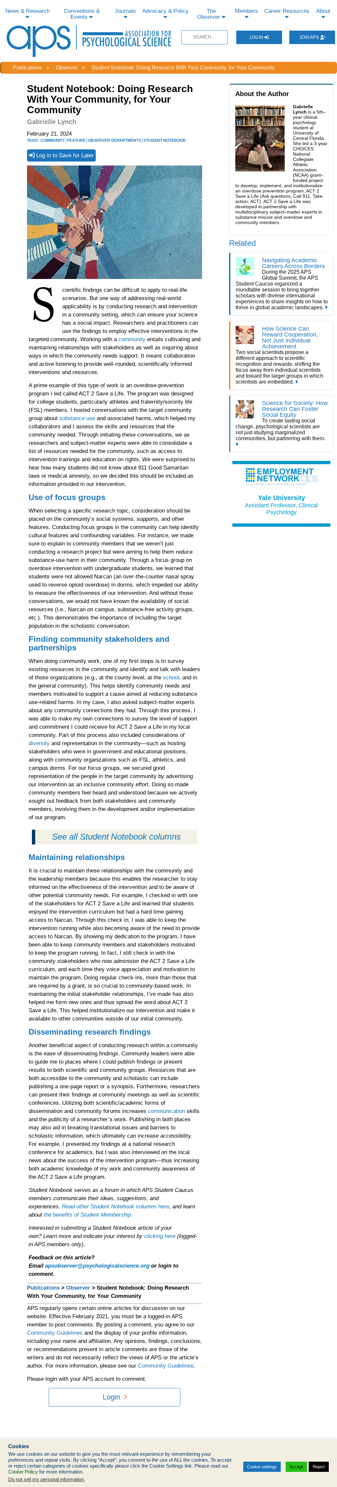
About (323, 11)
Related (242, 243)
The (208, 14)
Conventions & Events (82, 14)
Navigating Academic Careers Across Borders (293, 263)
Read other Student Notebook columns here (115, 1206)
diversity (39, 743)
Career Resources (286, 11)
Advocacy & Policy (165, 11)
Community (52, 140)
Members (246, 11)
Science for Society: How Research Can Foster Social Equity (295, 409)
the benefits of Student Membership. (88, 1215)
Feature (76, 140)
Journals (125, 11)
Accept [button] (296, 1466)
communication (166, 1111)
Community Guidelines (55, 1333)
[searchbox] (204, 37)
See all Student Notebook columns (116, 837)
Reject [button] (319, 1466)
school (171, 677)
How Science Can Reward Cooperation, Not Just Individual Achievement (290, 337)
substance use (77, 418)
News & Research (27, 11)
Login (257, 37)
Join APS (309, 37)
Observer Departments (114, 140)
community (131, 339)
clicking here (159, 1236)
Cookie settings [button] (262, 1466)
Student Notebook (164, 140)
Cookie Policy (23, 1471)
